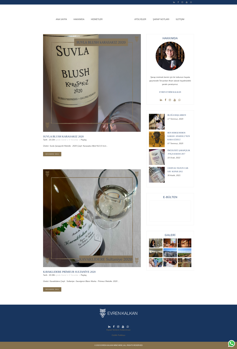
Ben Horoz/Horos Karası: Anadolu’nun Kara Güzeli (178, 136)
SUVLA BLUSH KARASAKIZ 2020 (63, 136)
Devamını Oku (52, 154)
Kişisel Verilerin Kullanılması (118, 330)
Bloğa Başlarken (176, 115)
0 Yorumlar (73, 140)
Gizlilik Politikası (118, 335)
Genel (63, 140)
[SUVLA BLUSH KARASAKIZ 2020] (92, 83)
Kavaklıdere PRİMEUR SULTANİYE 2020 (69, 271)
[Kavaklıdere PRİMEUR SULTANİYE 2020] (92, 218)
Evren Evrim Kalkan (170, 92)
